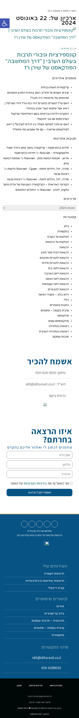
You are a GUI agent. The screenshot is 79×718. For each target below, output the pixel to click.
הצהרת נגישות (56, 685)
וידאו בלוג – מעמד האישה (53, 294)
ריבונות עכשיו (61, 174)
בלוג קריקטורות (54, 613)
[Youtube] (54, 524)
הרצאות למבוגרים (58, 289)
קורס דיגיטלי (56, 588)
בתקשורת (63, 231)
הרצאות (64, 247)
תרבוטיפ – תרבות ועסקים (48, 621)
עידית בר (64, 48)
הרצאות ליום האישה (57, 279)
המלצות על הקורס (58, 236)
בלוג (66, 226)
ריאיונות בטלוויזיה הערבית (54, 331)
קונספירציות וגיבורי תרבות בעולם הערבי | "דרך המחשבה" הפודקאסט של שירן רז (40, 61)
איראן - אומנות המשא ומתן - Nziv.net (46, 158)
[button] (48, 5)
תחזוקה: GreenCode (39, 714)
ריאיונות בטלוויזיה (59, 326)
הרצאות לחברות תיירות (55, 263)
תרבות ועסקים (61, 336)
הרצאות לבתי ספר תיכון (55, 252)
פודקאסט (63, 315)
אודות (60, 606)
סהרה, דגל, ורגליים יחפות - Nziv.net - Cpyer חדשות (38, 168)
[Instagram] (47, 524)
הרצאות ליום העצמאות (55, 284)
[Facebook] (39, 524)
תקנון (19, 685)
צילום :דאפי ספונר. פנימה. (39, 702)
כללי (66, 300)
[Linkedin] (32, 524)
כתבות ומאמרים (59, 305)
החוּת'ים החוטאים (25, 190)
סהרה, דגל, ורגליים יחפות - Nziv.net (47, 179)
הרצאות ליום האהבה (56, 273)
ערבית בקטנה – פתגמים (55, 310)
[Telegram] (24, 524)
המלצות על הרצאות (57, 242)
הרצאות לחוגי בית (58, 268)
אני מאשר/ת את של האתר (39, 483)
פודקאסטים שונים (58, 321)
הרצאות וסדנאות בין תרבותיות (45, 581)
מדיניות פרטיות (35, 685)
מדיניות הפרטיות (35, 483)
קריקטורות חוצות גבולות (55, 87)
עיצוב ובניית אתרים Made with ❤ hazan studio (39, 708)
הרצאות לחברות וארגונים (54, 257)
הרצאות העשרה (54, 573)
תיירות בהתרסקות (25, 153)
